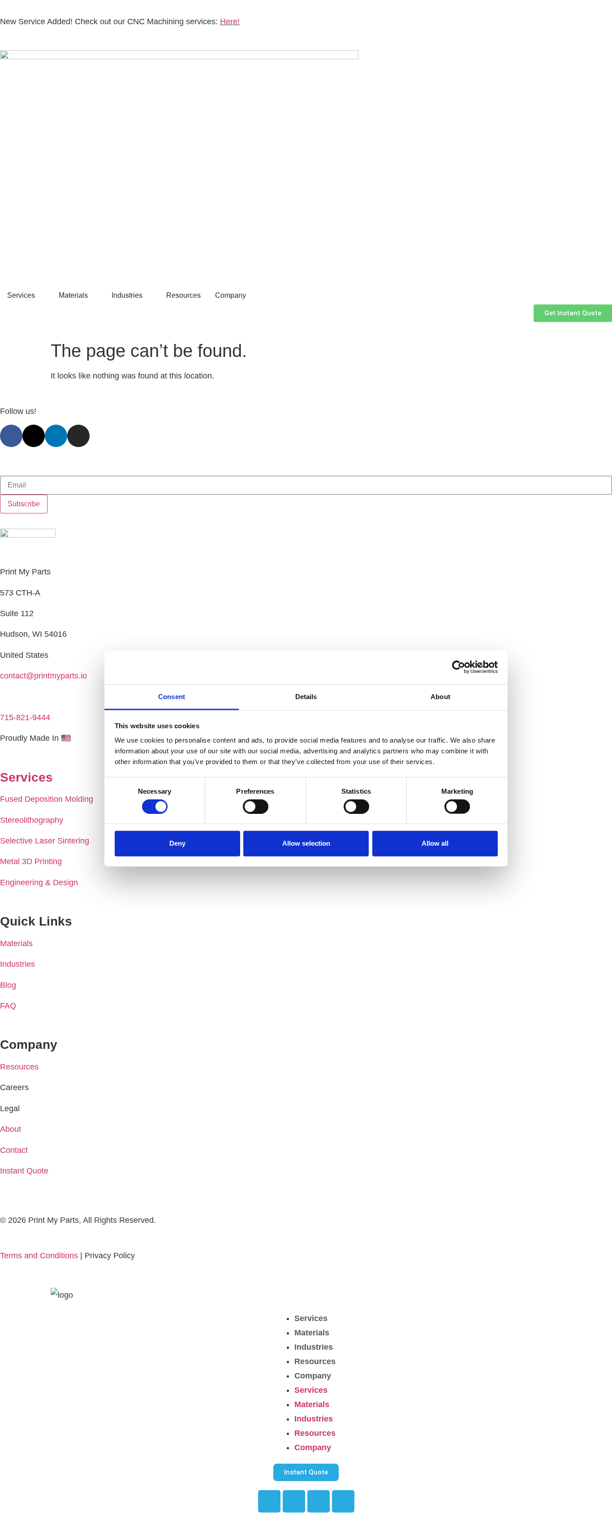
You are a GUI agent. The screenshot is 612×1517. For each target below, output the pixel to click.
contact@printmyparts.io (43, 675)
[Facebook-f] (11, 436)
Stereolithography (31, 820)
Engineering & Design (39, 882)
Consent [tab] (171, 696)
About (10, 1129)
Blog (8, 985)
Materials (16, 943)
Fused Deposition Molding (46, 799)
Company (312, 1375)
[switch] (255, 806)
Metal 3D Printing (31, 861)
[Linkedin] (56, 436)
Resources (19, 1066)
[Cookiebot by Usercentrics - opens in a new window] (458, 667)
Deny (177, 843)
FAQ (8, 1005)
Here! (230, 21)
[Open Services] (40, 295)
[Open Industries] (148, 295)
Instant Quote (24, 1170)
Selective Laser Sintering (44, 840)
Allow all (435, 843)
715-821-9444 (25, 717)
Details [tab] (306, 696)
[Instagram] (78, 436)
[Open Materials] (93, 295)
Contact (14, 1150)
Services (311, 1318)
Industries (17, 964)
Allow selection (306, 843)
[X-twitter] (33, 436)
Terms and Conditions (39, 1255)
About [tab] (440, 696)
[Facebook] (269, 1501)
